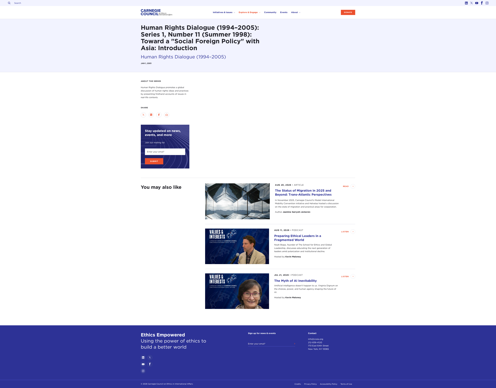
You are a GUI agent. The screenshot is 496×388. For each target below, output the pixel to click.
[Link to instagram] (487, 3)
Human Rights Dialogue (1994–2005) (183, 57)
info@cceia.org (315, 339)
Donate (348, 12)
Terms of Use (346, 384)
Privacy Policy (310, 384)
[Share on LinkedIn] (151, 114)
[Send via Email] (166, 114)
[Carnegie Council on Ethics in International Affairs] (156, 12)
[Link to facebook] (481, 3)
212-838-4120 (315, 342)
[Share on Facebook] (158, 114)
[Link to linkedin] (466, 3)
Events (283, 12)
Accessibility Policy (328, 384)
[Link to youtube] (476, 3)
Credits (298, 384)
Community (270, 12)
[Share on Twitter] (143, 114)
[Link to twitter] (471, 3)
